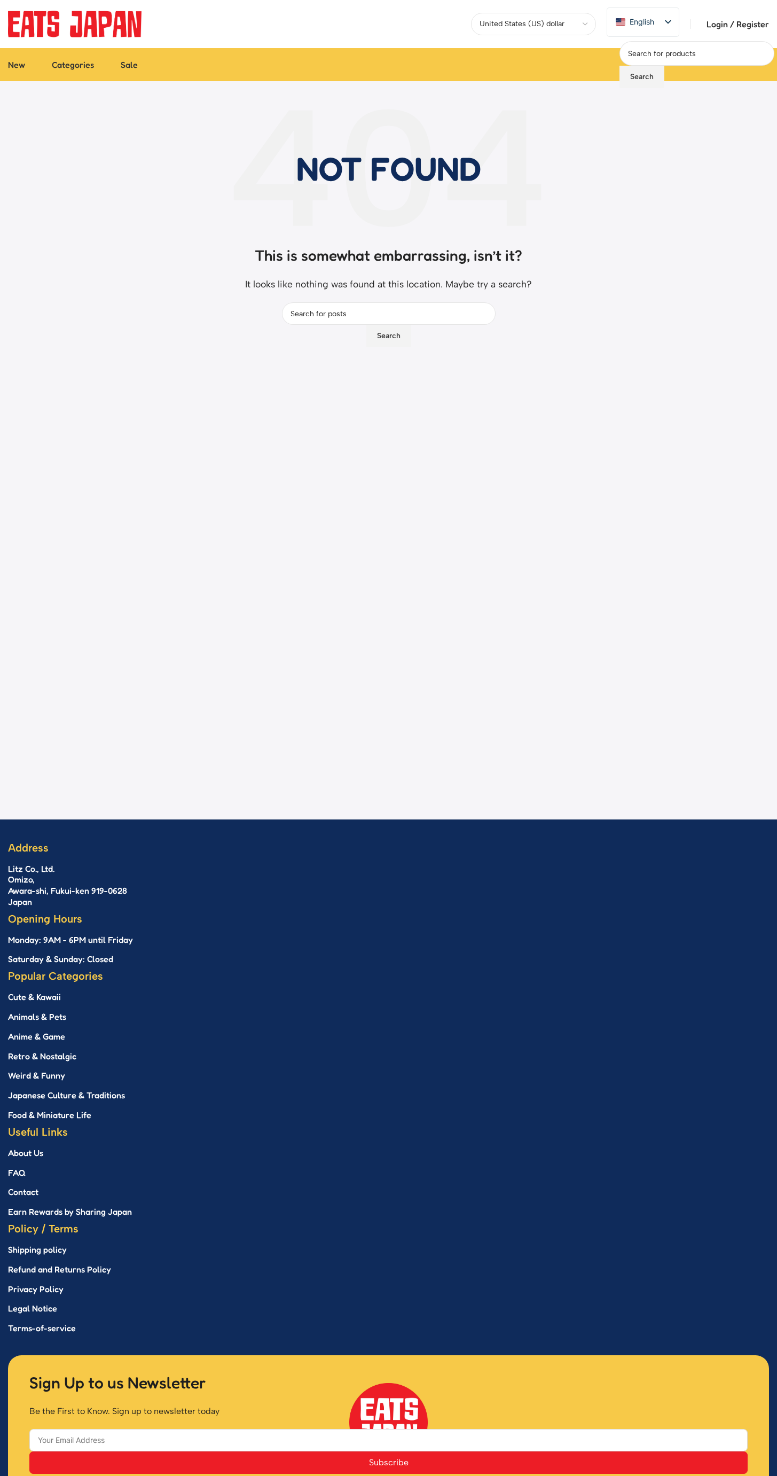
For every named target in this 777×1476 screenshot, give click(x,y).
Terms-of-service (42, 1328)
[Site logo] (75, 23)
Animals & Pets (37, 1016)
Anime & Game (36, 1036)
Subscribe (389, 1462)
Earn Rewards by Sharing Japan (70, 1211)
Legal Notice (32, 1308)
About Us (25, 1152)
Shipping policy (37, 1249)
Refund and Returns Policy (59, 1269)
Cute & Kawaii (34, 996)
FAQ (17, 1172)
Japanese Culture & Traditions (66, 1095)
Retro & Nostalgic (42, 1056)
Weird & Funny (36, 1075)
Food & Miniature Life (49, 1115)
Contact (23, 1191)
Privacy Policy (36, 1289)
